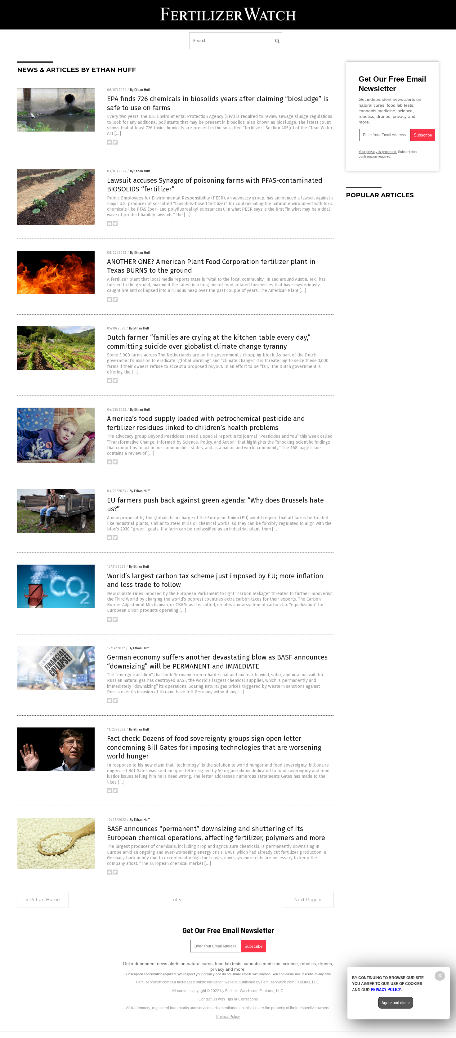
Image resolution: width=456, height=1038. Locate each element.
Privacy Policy (228, 1016)
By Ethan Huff (140, 90)
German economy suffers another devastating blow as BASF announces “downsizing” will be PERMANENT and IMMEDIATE (217, 661)
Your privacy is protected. (378, 152)
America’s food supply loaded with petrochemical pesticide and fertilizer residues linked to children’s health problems (206, 423)
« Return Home (43, 899)
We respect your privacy (196, 974)
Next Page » (307, 899)
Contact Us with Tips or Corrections (228, 999)
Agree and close (396, 1002)
